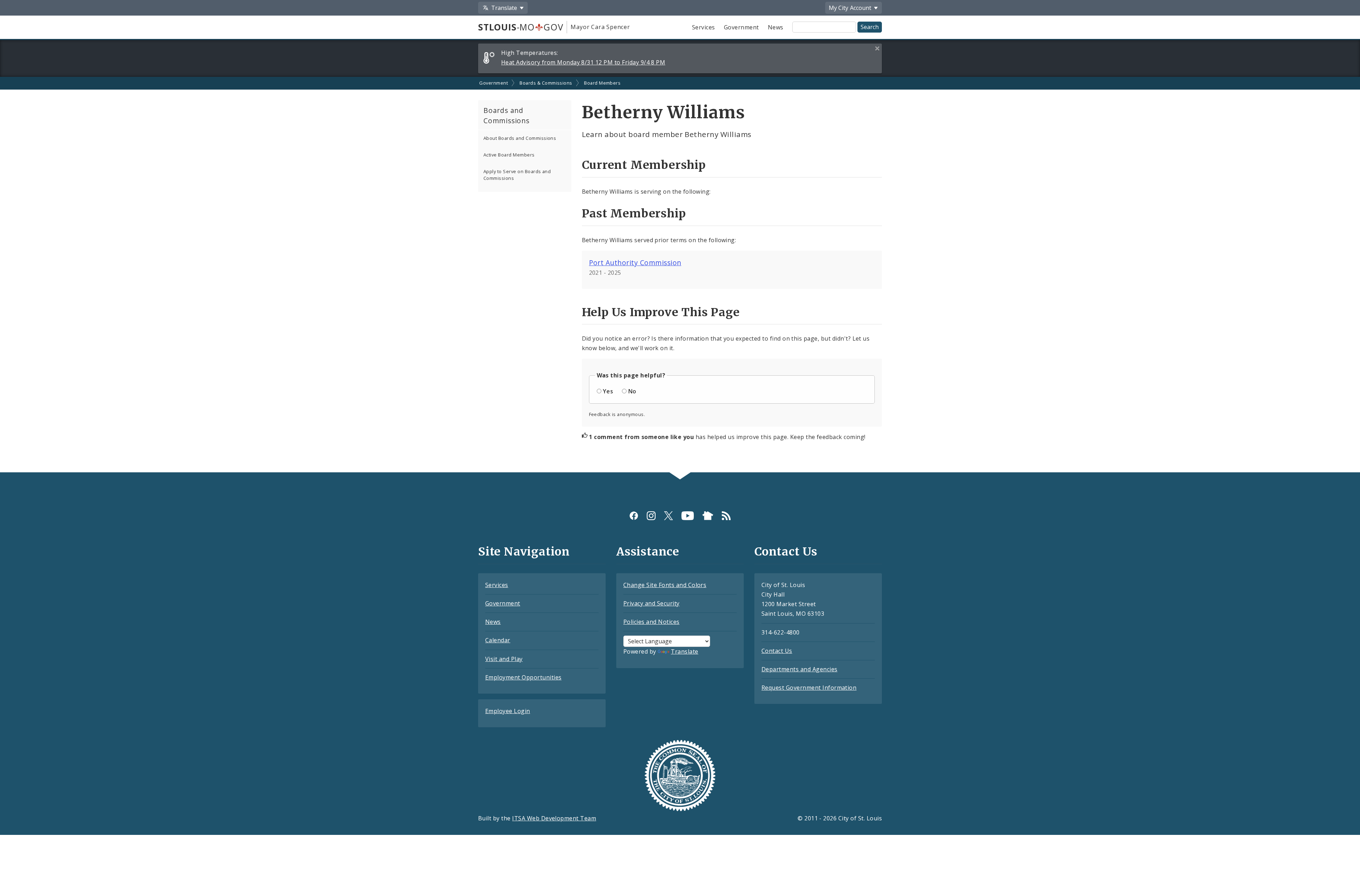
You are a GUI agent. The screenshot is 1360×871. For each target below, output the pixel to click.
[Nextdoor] (707, 515)
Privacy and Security (651, 603)
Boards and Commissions (506, 115)
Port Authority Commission (635, 262)
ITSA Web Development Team (554, 818)
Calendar (497, 640)
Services (703, 27)
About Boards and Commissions (519, 138)
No (632, 391)
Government (741, 27)
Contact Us (776, 651)
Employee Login (507, 711)
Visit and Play (504, 659)
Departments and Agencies (799, 669)
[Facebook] (633, 515)
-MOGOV (520, 27)
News (775, 27)
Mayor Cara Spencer (600, 27)
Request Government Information (808, 687)
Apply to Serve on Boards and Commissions (517, 174)
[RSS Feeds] (726, 515)
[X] (668, 515)
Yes (608, 391)
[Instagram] (651, 515)
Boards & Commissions (546, 83)
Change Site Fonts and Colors (664, 585)
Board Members (602, 83)
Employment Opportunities (523, 677)
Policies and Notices (651, 622)
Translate (684, 651)
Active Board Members (509, 155)
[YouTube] (687, 515)
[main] (680, 275)
